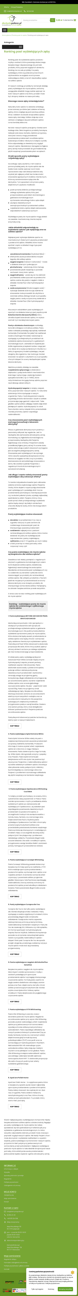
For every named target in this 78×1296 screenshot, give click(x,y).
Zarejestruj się (9, 1195)
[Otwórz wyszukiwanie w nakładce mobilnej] (38, 20)
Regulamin (7, 1179)
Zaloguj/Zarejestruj (16, 7)
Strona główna (6, 35)
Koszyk (6, 1202)
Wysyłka (7, 1172)
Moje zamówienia (10, 1198)
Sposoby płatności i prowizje (14, 1175)
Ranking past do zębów (19, 35)
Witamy (6, 7)
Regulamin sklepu (10, 1259)
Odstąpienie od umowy (12, 1185)
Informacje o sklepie (11, 1169)
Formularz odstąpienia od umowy (15, 1263)
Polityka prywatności (11, 1182)
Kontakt (6, 1269)
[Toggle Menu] (4, 30)
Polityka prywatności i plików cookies (16, 1266)
